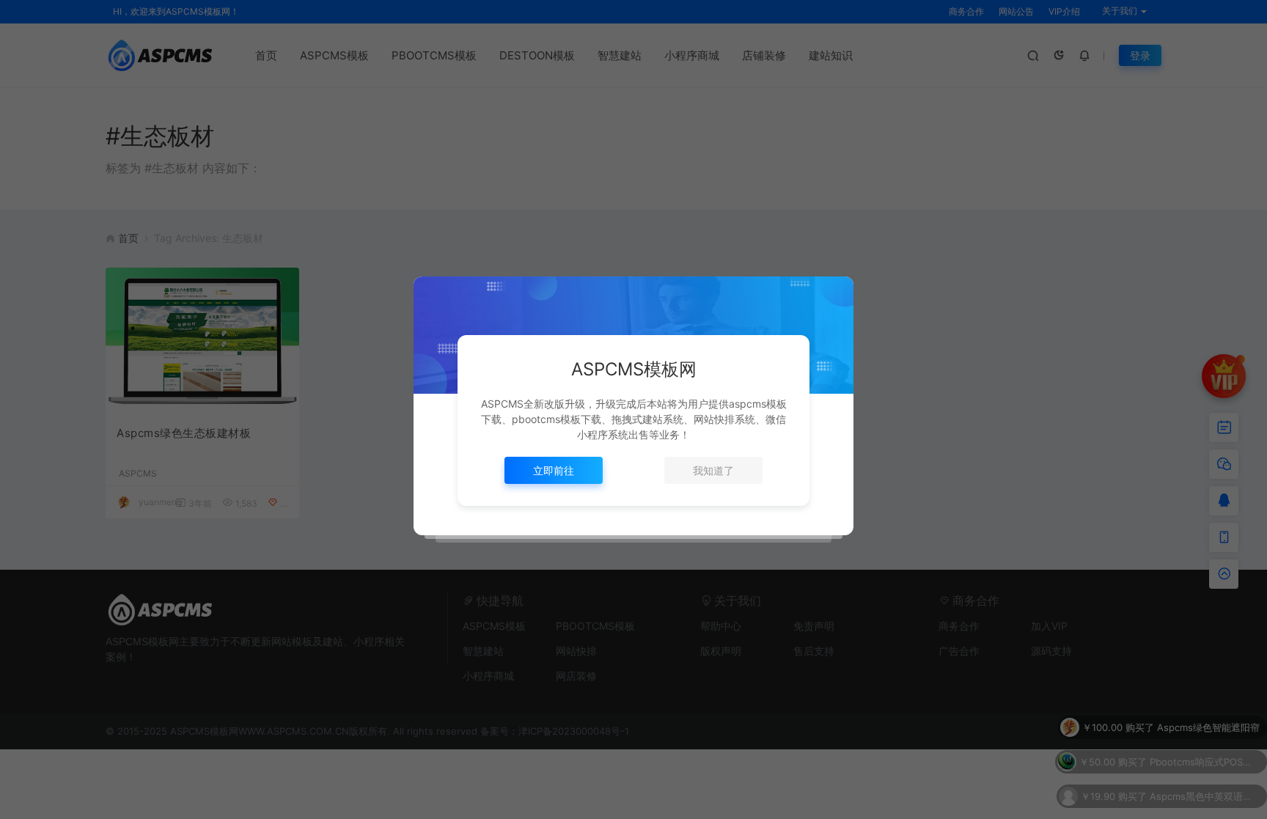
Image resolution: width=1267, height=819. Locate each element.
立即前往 (553, 470)
